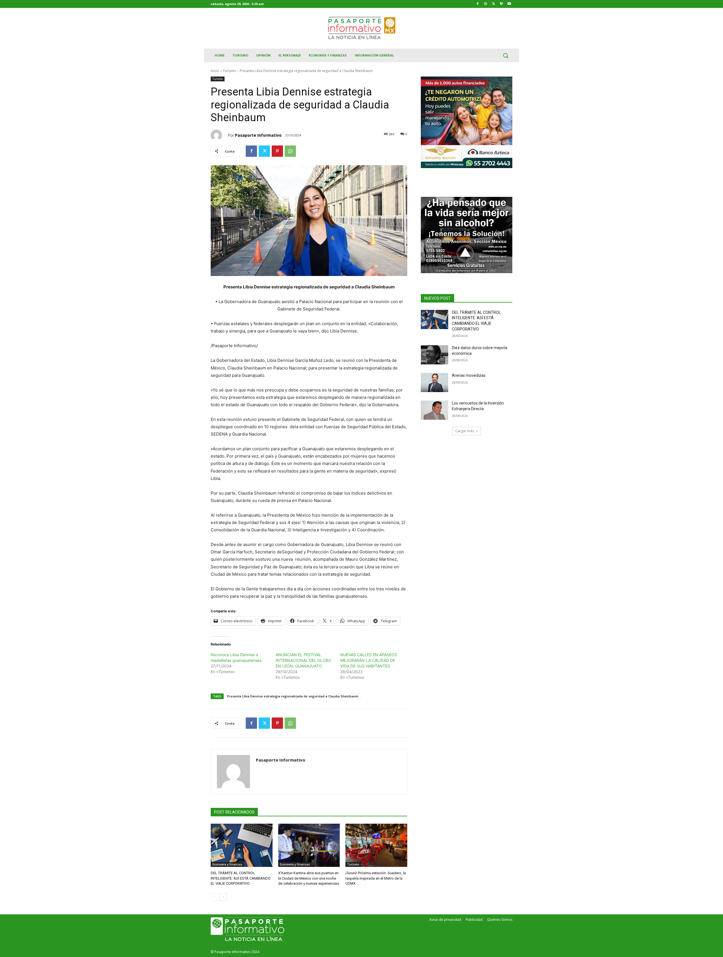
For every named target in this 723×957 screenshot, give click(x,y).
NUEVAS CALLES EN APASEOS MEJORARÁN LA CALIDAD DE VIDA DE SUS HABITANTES (368, 660)
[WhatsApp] (290, 151)
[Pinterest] (277, 151)
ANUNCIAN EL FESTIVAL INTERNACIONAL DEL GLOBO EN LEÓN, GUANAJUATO (303, 660)
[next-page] (223, 897)
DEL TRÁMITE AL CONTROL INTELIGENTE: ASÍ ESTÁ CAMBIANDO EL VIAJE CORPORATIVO (241, 878)
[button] (505, 55)
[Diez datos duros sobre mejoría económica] (434, 354)
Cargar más (464, 431)
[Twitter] (493, 4)
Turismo (229, 70)
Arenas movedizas (468, 375)
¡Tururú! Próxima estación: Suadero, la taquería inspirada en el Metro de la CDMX (375, 878)
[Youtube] (509, 4)
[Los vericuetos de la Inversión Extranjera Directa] (434, 410)
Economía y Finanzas (227, 864)
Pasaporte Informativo (258, 135)
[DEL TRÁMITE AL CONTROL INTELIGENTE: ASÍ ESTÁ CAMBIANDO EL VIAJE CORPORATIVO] (242, 845)
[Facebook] (477, 4)
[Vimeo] (501, 4)
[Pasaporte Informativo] (219, 135)
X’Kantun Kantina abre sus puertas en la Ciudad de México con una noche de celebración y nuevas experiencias (308, 878)
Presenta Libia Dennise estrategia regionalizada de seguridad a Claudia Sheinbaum (292, 696)
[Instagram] (485, 4)
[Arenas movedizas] (434, 382)
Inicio (215, 70)
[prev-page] (214, 897)
